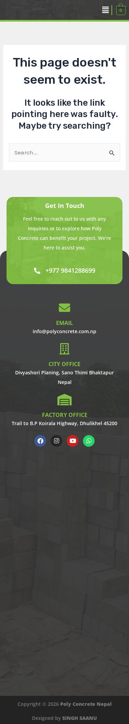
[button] (105, 9)
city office (64, 364)
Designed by (64, 718)
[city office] (64, 348)
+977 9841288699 (70, 270)
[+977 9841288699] (37, 271)
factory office (64, 415)
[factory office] (64, 399)
